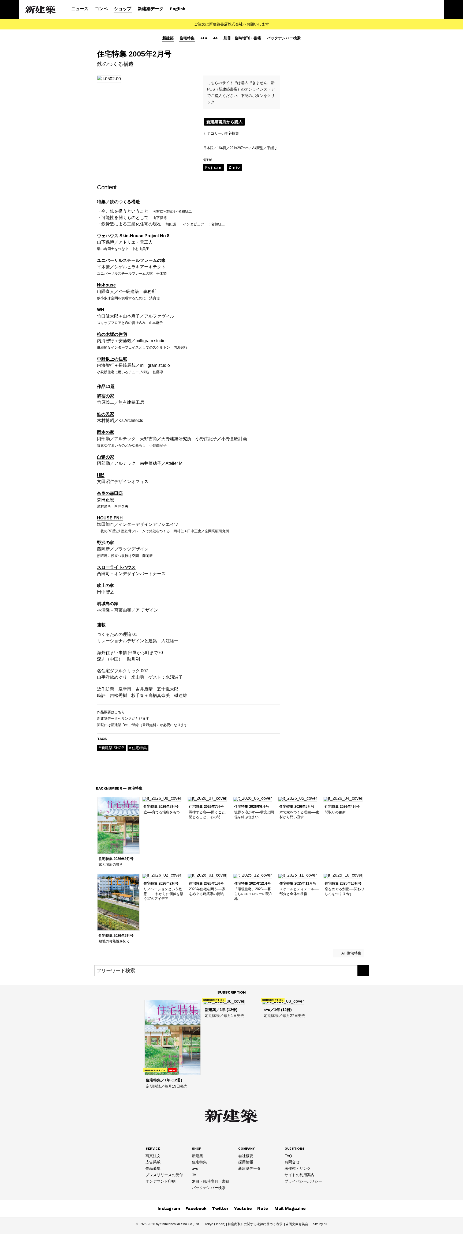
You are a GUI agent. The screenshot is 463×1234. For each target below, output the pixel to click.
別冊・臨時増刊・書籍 (242, 38)
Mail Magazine (290, 1208)
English (177, 8)
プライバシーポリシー (303, 1181)
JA (215, 38)
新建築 (168, 38)
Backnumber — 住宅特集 (119, 788)
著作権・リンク (298, 1168)
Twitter (220, 1208)
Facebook (196, 1208)
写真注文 (152, 1156)
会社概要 (245, 1156)
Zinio (234, 167)
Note (262, 1208)
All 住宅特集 (351, 953)
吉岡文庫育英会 (297, 1224)
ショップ (122, 8)
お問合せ (292, 1162)
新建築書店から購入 (224, 121)
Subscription (231, 992)
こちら (119, 712)
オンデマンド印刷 (160, 1181)
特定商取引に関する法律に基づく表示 (255, 1224)
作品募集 (152, 1168)
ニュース (79, 8)
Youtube (243, 1208)
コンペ (101, 8)
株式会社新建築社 (40, 10)
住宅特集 (187, 38)
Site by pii (320, 1224)
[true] (363, 970)
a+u (203, 38)
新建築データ (150, 8)
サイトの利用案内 (300, 1175)
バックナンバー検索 (284, 38)
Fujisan (213, 167)
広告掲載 (152, 1162)
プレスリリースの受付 (164, 1175)
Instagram (169, 1208)
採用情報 (245, 1162)
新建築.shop (112, 748)
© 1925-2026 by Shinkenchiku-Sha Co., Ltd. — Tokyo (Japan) (180, 1224)
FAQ (288, 1156)
